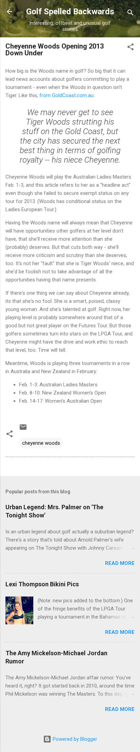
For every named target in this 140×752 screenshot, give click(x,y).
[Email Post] (23, 429)
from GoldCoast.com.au (66, 95)
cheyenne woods (41, 443)
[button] (130, 48)
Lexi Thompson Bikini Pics (42, 584)
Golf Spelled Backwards (70, 11)
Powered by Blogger (74, 739)
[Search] (130, 13)
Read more (120, 563)
